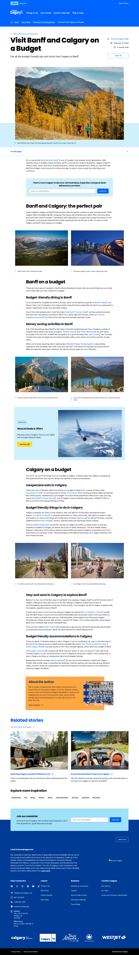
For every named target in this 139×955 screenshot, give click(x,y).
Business (23, 3)
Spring (33, 797)
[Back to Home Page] (119, 861)
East (46, 521)
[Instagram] (22, 886)
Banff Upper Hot (80, 344)
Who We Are (105, 886)
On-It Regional (92, 612)
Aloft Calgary (35, 651)
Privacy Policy (15, 951)
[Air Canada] (89, 937)
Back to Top (122, 839)
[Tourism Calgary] (16, 12)
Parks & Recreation (62, 797)
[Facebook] (11, 886)
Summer (41, 797)
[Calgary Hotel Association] (22, 937)
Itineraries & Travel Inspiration (44, 22)
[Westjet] (114, 937)
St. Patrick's (40, 515)
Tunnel (87, 332)
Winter (50, 797)
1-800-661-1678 (19, 902)
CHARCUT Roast (44, 498)
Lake (94, 334)
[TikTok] (38, 886)
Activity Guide (16, 797)
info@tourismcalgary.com (23, 893)
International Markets (78, 900)
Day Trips (75, 797)
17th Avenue (73, 493)
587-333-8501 (19, 897)
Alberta (56, 660)
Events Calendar (62, 13)
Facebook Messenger (21, 907)
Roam (50, 627)
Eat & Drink (46, 13)
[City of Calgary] (48, 937)
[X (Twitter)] (17, 886)
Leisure (14, 3)
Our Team (104, 891)
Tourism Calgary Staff (120, 39)
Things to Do (32, 13)
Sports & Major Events (79, 895)
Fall (25, 797)
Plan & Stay (78, 13)
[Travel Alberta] (70, 937)
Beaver (100, 303)
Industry (74, 891)
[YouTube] (33, 886)
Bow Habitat (38, 525)
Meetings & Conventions (79, 886)
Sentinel (68, 332)
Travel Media (75, 904)
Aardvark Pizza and (76, 312)
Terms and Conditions (31, 951)
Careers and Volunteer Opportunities (114, 895)
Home (16, 22)
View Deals (23, 444)
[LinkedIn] (28, 886)
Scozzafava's (33, 493)
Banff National (48, 160)
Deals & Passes (124, 3)
